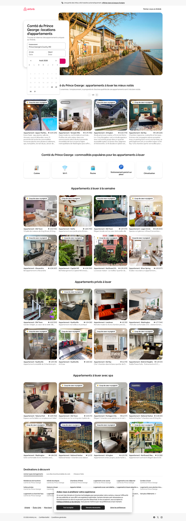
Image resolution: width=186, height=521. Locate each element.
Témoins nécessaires (93, 508)
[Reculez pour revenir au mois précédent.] (31, 60)
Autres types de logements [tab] (33, 474)
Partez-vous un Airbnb (152, 9)
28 (52, 87)
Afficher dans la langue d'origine (113, 3)
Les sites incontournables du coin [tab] (58, 474)
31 (35, 91)
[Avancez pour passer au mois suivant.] (56, 60)
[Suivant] (96, 95)
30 (31, 91)
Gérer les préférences (117, 508)
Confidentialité (44, 517)
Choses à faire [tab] (79, 474)
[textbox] (37, 54)
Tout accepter (68, 508)
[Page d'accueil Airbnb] (29, 9)
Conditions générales (58, 517)
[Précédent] (89, 95)
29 (56, 87)
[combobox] (46, 47)
